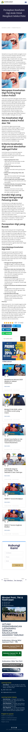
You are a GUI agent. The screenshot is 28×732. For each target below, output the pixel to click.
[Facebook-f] (14, 727)
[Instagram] (12, 727)
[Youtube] (16, 727)
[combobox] (11, 338)
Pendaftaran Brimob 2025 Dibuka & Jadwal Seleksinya (13, 381)
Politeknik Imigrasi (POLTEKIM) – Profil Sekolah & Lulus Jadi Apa (13, 470)
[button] (25, 2)
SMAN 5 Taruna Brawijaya (13, 499)
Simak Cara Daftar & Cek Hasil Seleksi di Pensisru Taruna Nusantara (13, 441)
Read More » (7, 386)
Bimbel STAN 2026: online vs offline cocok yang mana (13, 411)
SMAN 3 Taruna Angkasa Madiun (13, 526)
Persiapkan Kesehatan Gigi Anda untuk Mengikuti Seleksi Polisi (14, 13)
